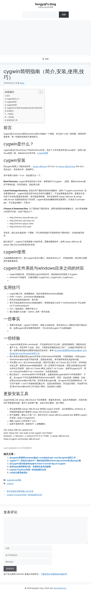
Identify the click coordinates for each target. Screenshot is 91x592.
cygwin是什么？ (13, 99)
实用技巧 (10, 111)
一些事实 (10, 114)
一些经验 (10, 117)
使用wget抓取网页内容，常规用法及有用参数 (30, 466)
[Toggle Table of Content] (39, 92)
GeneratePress (60, 588)
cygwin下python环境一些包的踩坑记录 (28, 469)
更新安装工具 (12, 120)
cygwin (10, 483)
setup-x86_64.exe (66, 166)
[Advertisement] (45, 37)
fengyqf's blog (45, 4)
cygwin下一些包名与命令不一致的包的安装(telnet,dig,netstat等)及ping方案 (45, 460)
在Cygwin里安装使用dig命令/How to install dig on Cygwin (38, 463)
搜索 (64, 14)
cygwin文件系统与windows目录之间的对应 (24, 108)
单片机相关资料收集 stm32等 (20, 491)
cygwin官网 (42, 153)
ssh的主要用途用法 (18, 472)
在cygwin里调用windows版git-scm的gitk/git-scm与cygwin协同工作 (43, 457)
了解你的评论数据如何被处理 (54, 574)
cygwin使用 (12, 105)
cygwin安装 (12, 102)
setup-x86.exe (40, 166)
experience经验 (14, 480)
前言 (8, 96)
